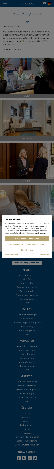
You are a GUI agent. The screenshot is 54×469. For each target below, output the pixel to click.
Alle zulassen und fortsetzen (27, 239)
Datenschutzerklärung (13, 254)
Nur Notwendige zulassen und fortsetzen (27, 244)
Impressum (44, 254)
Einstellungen (27, 250)
